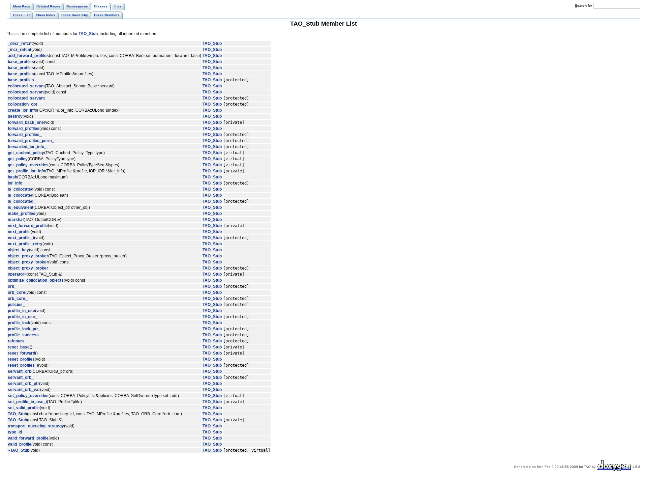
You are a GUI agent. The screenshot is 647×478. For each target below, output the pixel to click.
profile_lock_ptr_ (24, 329)
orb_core (16, 292)
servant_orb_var (24, 389)
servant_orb (19, 371)
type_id (15, 432)
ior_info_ (16, 183)
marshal (16, 219)
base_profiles (21, 61)
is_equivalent (20, 207)
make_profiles (21, 213)
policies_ (16, 304)
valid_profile (19, 444)
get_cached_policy (26, 152)
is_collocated (20, 189)
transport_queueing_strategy (36, 426)
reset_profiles (21, 359)
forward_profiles (23, 128)
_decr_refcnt (20, 43)
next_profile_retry (25, 244)
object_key (18, 250)
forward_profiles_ (25, 134)
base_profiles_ (22, 80)
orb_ (12, 286)
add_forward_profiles (28, 55)
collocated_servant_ (27, 98)
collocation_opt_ (23, 104)
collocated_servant (26, 86)
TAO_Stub (88, 33)
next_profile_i (21, 237)
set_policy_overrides (28, 395)
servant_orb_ (21, 377)
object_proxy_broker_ (29, 268)
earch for (584, 5)
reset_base (19, 347)
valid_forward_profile (28, 438)
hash (12, 177)
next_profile (19, 231)
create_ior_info (22, 110)
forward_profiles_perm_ (31, 140)
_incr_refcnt (19, 49)
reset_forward (21, 353)
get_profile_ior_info (26, 171)
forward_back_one (26, 122)
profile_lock (19, 322)
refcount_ (17, 341)
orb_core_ (18, 298)
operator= (17, 274)
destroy (15, 116)
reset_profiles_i (23, 365)
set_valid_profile (24, 407)
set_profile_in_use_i (27, 401)
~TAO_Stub (18, 450)
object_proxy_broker (28, 256)
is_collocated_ (22, 201)
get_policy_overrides (28, 165)
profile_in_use (21, 310)
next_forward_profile (28, 225)
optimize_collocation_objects (36, 280)
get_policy (18, 159)
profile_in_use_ (22, 316)
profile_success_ (24, 335)
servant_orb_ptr (23, 383)
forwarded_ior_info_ (27, 146)
